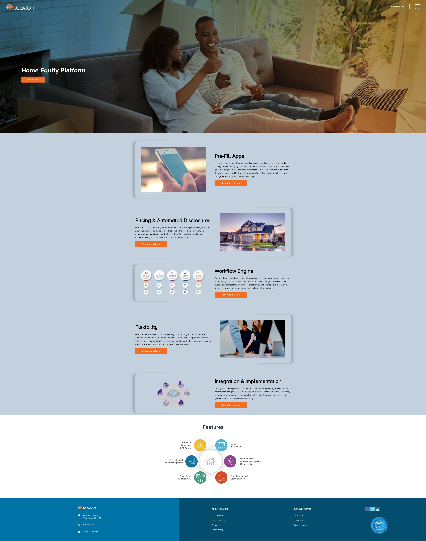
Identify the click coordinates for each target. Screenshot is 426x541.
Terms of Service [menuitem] (300, 525)
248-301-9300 (88, 525)
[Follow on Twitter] (372, 509)
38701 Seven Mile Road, (92, 515)
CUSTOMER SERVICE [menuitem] (302, 509)
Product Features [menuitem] (218, 520)
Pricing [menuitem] (214, 525)
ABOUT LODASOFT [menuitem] (220, 509)
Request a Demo (398, 6)
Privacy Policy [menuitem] (299, 520)
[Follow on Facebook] (367, 509)
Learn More (33, 79)
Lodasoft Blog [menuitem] (217, 530)
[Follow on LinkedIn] (377, 509)
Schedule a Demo (230, 183)
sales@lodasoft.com (90, 532)
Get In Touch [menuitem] (298, 516)
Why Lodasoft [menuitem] (217, 516)
